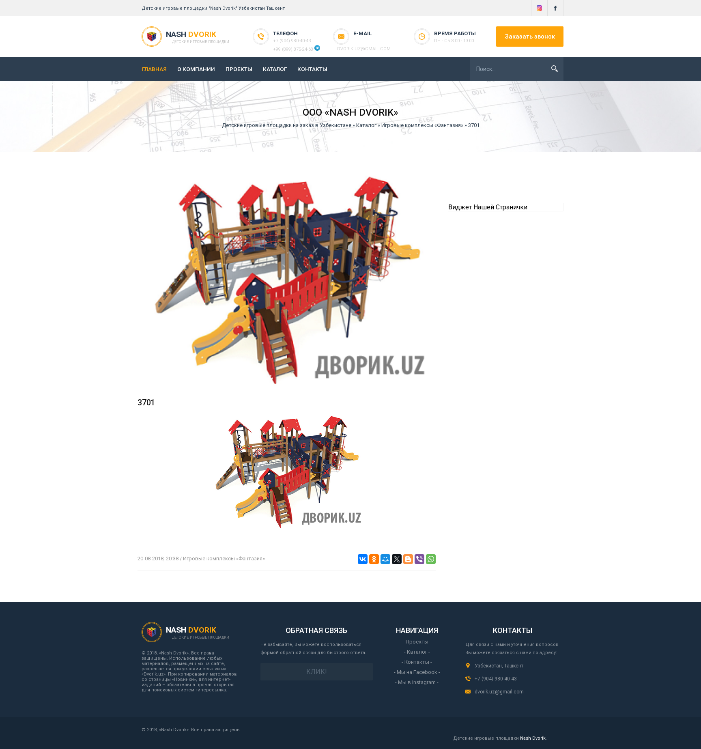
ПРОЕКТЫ (239, 69)
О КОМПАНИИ (196, 69)
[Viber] (419, 559)
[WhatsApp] (431, 559)
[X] (397, 559)
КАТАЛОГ (275, 69)
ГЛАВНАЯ (154, 69)
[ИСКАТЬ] (554, 68)
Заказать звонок (530, 36)
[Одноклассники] (374, 559)
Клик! (316, 672)
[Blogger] (408, 559)
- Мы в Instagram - (417, 682)
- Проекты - (417, 642)
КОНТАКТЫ (312, 69)
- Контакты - (417, 662)
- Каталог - (417, 652)
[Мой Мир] (385, 559)
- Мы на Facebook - (417, 672)
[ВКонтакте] (363, 559)
